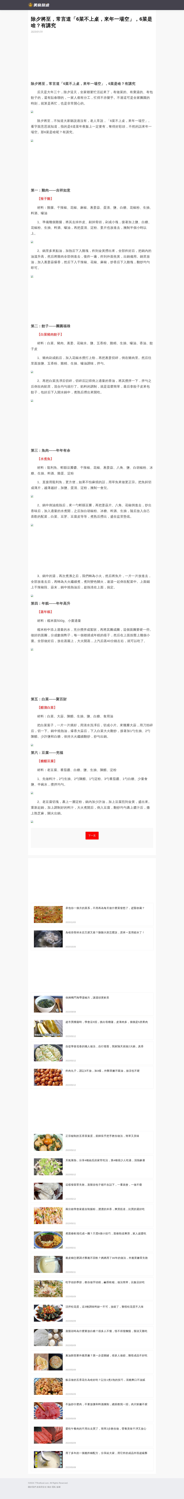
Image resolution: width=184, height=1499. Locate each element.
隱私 (54, 1487)
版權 (58, 1487)
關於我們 (32, 1487)
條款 (49, 1487)
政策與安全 (42, 1487)
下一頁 (92, 835)
